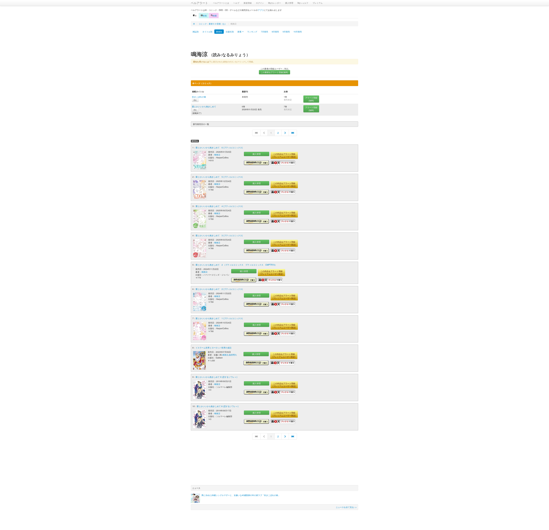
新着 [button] (239, 31)
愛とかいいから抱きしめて (204, 106)
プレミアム (318, 2)
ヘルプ (236, 2)
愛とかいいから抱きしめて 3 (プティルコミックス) (219, 235)
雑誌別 (196, 31)
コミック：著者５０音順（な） (213, 23)
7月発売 (264, 31)
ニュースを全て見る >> (346, 507)
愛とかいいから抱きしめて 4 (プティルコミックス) (219, 206)
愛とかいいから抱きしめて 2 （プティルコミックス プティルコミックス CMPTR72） (236, 264)
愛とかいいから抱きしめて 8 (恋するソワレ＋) (217, 406)
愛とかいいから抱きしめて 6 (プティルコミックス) (219, 147)
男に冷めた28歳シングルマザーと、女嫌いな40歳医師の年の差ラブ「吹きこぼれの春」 (240, 495)
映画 (205, 15)
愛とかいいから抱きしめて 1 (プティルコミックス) (219, 318)
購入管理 (289, 2)
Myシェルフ (303, 2)
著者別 (219, 31)
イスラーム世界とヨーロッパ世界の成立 (214, 347)
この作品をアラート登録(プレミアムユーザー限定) (284, 155)
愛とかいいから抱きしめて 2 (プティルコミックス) (219, 289)
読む (195, 100)
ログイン (260, 2)
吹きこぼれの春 (199, 96)
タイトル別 (207, 31)
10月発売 (298, 31)
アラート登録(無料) (311, 99)
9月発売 (286, 31)
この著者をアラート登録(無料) (274, 72)
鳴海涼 (217, 154)
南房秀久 (233, 354)
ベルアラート (199, 3)
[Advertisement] (274, 43)
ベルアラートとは (221, 2)
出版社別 (230, 31)
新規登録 (248, 2)
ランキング (252, 31)
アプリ (261, 10)
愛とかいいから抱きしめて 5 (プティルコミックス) (219, 176)
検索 (215, 15)
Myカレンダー (274, 2)
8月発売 (275, 31)
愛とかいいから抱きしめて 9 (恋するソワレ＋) (216, 376)
